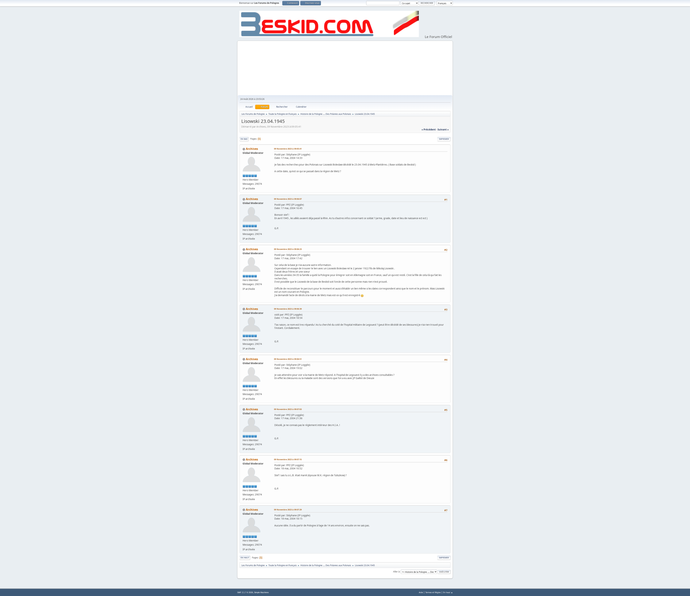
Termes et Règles (433, 592)
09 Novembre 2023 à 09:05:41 (288, 148)
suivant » (443, 129)
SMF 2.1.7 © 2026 (245, 592)
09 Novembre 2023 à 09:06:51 (288, 359)
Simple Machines (261, 592)
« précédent (429, 129)
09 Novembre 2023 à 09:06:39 (288, 308)
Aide (421, 592)
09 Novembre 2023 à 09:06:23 (288, 249)
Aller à (396, 571)
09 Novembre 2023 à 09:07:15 (288, 459)
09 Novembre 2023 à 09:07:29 (288, 509)
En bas (244, 139)
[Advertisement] (345, 68)
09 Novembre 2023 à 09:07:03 (288, 409)
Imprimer (444, 139)
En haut (245, 557)
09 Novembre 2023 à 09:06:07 (288, 199)
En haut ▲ (448, 592)
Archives (252, 149)
